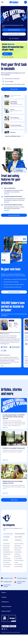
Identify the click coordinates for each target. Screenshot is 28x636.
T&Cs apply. (11, 56)
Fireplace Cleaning (7, 564)
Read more (5, 427)
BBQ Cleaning (6, 547)
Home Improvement (20, 533)
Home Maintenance (8, 533)
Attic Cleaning (6, 545)
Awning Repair (17, 545)
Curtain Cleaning (18, 558)
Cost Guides (6, 537)
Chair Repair (17, 554)
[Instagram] (4, 629)
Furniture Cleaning (18, 566)
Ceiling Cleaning (6, 554)
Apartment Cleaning (18, 543)
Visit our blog (14, 500)
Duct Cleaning (6, 562)
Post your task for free (14, 215)
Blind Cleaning (6, 550)
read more (6, 193)
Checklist (5, 540)
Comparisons (18, 540)
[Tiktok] (6, 629)
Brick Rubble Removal (8, 552)
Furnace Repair (6, 566)
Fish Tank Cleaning (18, 564)
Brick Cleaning (17, 550)
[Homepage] (13, 2)
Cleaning (5, 556)
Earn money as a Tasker (14, 34)
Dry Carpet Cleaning (18, 560)
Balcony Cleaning (18, 547)
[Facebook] (2, 629)
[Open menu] (2, 2)
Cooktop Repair (17, 556)
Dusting (16, 562)
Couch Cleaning (6, 558)
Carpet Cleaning (17, 552)
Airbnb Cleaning (6, 543)
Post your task (14, 89)
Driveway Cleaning (7, 560)
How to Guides (18, 537)
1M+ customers (15, 38)
